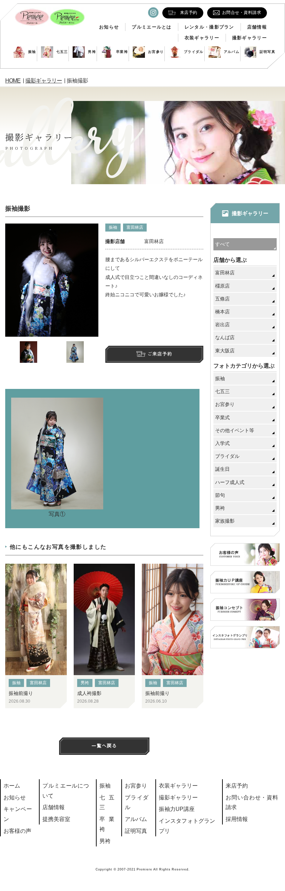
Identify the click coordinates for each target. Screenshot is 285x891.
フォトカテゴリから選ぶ (244, 366)
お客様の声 (17, 831)
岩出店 (222, 324)
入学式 (222, 443)
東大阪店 (225, 350)
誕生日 (222, 469)
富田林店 (135, 227)
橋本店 (222, 311)
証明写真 (267, 52)
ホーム (11, 786)
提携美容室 (56, 819)
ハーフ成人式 (229, 482)
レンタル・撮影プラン (209, 27)
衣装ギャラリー (202, 37)
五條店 (222, 299)
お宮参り (156, 52)
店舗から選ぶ (230, 260)
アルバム (231, 52)
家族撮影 (225, 521)
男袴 (92, 52)
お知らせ (109, 27)
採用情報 (237, 819)
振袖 (32, 52)
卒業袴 (122, 52)
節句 (220, 495)
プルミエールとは (151, 27)
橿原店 (222, 286)
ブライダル (194, 52)
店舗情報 (257, 27)
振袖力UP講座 (177, 809)
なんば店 (225, 337)
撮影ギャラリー (249, 37)
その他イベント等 (234, 430)
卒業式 (222, 417)
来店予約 (237, 786)
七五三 (62, 52)
